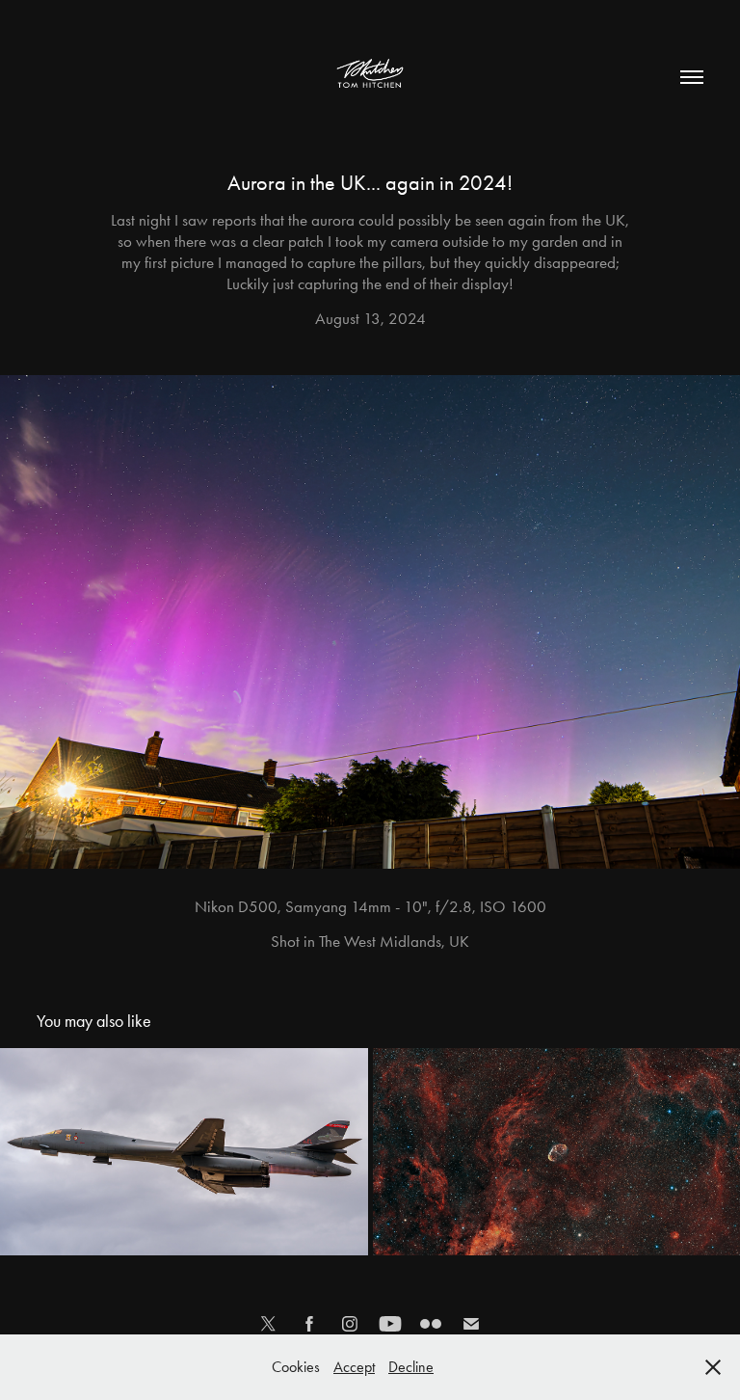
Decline (411, 1367)
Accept (354, 1367)
